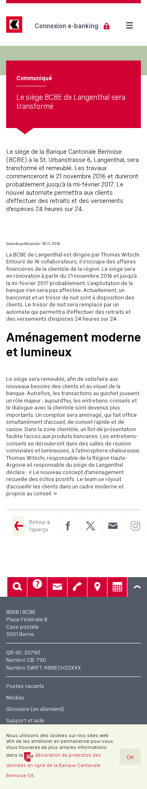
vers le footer (137, 587)
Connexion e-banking (66, 26)
